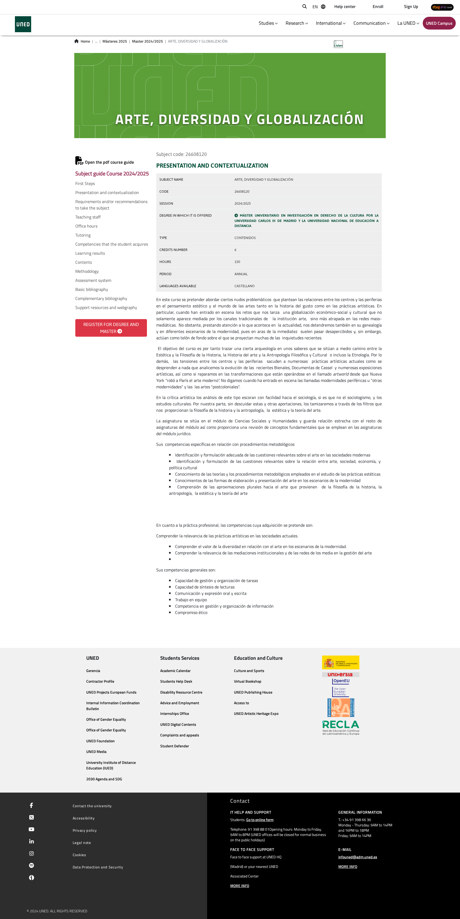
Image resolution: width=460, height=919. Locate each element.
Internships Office (174, 713)
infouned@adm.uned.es (357, 857)
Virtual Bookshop (247, 681)
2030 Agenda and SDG (104, 779)
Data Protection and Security (98, 867)
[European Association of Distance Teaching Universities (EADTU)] (340, 707)
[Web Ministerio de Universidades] (340, 663)
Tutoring (83, 235)
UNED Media (96, 752)
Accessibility (84, 818)
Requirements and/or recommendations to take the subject (111, 204)
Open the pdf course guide (109, 162)
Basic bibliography (91, 289)
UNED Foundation (100, 741)
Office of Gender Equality (106, 719)
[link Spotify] (30, 866)
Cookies (79, 855)
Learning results (90, 253)
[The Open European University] (340, 687)
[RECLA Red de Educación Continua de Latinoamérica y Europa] (340, 727)
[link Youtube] (30, 830)
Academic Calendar (175, 671)
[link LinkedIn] (30, 842)
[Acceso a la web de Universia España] (340, 674)
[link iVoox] (30, 878)
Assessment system (93, 280)
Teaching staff (88, 217)
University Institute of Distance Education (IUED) (111, 765)
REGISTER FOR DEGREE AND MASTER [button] (111, 328)
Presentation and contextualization (107, 192)
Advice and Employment (179, 703)
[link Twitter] (30, 818)
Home (85, 41)
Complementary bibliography (101, 298)
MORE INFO (239, 885)
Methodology (87, 271)
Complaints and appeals (179, 735)
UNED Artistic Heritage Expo (256, 713)
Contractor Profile (100, 681)
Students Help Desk (176, 681)
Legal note (82, 842)
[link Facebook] (30, 806)
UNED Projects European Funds (111, 692)
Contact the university (92, 806)
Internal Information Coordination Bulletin (113, 706)
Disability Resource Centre (181, 692)
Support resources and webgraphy (106, 307)
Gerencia (93, 671)
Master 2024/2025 (147, 41)
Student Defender (174, 746)
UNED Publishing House (253, 692)
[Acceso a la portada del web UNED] (23, 24)
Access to (241, 703)
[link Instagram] (30, 854)
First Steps (85, 183)
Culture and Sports (249, 671)
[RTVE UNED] (442, 7)
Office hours (86, 226)
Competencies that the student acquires (111, 244)
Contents (83, 262)
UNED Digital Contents (178, 724)
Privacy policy (85, 830)
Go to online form (260, 819)
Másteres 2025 (114, 41)
